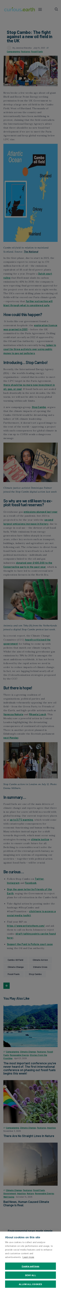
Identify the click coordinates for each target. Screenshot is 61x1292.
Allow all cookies (30, 1284)
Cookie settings (30, 1266)
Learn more (28, 1257)
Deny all (30, 1275)
